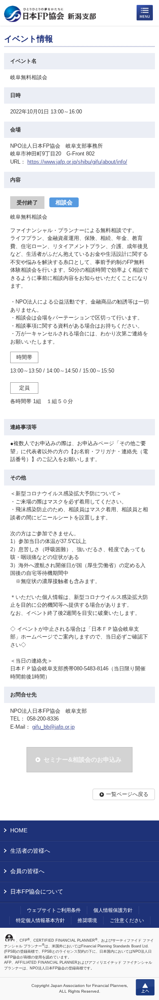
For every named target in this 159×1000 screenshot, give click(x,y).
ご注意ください (127, 920)
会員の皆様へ (27, 871)
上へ (145, 987)
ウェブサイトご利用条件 (54, 910)
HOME (18, 830)
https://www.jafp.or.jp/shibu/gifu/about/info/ (77, 162)
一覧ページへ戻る (127, 794)
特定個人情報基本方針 (40, 920)
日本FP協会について (36, 891)
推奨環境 (87, 920)
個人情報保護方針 (112, 910)
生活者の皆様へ (30, 850)
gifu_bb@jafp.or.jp (53, 727)
